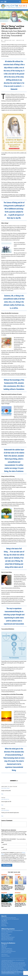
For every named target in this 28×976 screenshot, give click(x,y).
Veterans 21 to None (5, 956)
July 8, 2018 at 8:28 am (5, 810)
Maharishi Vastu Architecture (7, 939)
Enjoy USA (4, 944)
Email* (2, 847)
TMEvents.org (4, 946)
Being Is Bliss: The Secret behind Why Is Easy (6, 905)
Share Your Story (4, 923)
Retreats (3, 947)
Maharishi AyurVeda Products (7, 938)
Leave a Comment (6, 820)
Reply (2, 816)
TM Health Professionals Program (8, 937)
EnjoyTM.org (24, 1)
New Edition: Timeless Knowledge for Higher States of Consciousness (7, 887)
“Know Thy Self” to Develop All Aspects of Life (20, 905)
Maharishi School (4, 933)
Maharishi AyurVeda (5, 935)
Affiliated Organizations (8, 929)
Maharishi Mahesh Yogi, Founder (8, 917)
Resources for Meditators (8, 943)
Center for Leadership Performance (8, 951)
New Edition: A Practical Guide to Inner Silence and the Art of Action (20, 887)
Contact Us (3, 924)
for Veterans (4, 954)
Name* (2, 842)
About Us (3, 916)
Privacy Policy (4, 925)
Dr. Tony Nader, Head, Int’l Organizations (10, 919)
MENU (2, 1)
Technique (4, 921)
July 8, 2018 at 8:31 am (5, 799)
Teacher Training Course (6, 950)
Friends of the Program (6, 948)
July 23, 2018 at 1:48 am (5, 788)
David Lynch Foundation (6, 934)
